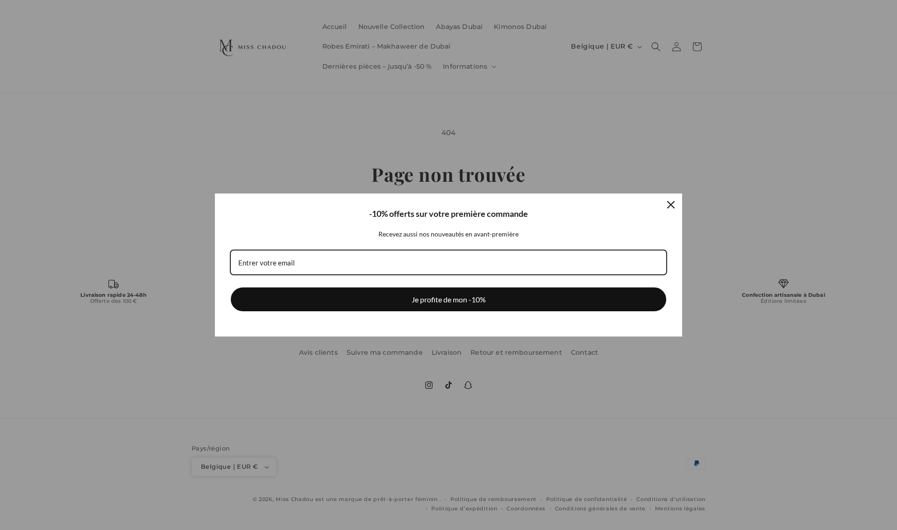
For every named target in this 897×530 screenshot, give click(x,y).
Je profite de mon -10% (449, 299)
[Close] (671, 204)
